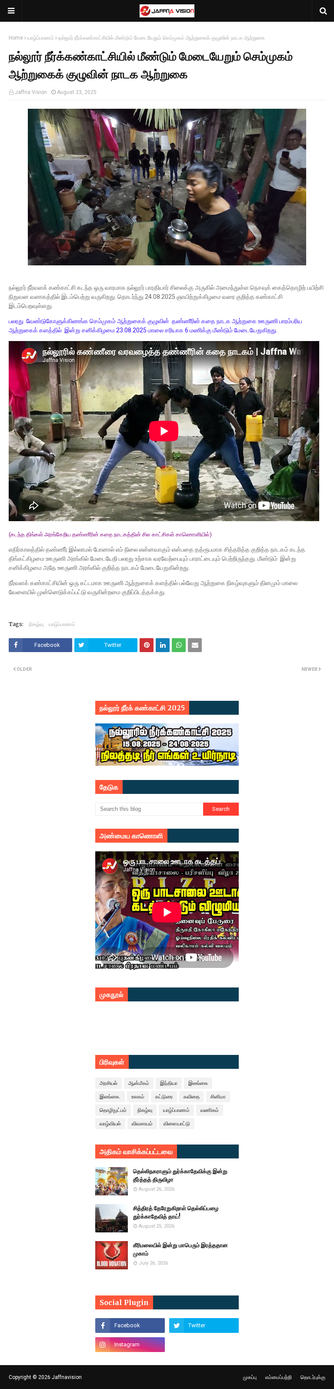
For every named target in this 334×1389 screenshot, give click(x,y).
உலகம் (137, 1097)
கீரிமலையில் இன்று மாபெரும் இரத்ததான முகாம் (180, 1250)
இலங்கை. (110, 1097)
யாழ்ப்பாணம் (40, 38)
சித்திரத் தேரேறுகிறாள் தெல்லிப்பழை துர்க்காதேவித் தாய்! (176, 1213)
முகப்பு (250, 1377)
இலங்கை (198, 1083)
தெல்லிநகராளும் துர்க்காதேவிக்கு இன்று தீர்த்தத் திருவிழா (180, 1176)
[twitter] (204, 1325)
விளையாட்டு (177, 1124)
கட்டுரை (164, 1097)
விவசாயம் (142, 1124)
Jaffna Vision (31, 92)
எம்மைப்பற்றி (278, 1377)
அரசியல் (108, 1083)
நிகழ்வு (36, 624)
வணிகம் (209, 1110)
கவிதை (192, 1097)
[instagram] (130, 1344)
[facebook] (130, 1325)
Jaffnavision (67, 1377)
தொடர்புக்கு (313, 1377)
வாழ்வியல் (110, 1124)
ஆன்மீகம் (138, 1083)
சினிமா (218, 1097)
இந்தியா (168, 1083)
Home (16, 38)
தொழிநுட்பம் (113, 1110)
